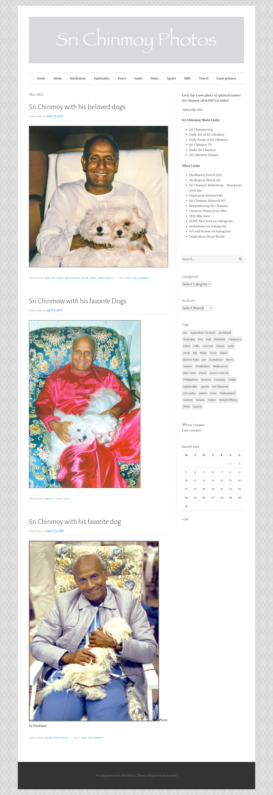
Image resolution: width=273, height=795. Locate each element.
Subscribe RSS (192, 110)
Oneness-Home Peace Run (208, 211)
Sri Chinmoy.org (201, 129)
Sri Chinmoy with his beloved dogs (77, 107)
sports (205, 386)
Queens (206, 379)
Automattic (170, 775)
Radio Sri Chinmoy (202, 150)
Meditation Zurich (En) (205, 175)
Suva (213, 393)
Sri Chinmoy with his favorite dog (75, 521)
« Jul (185, 519)
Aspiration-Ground (202, 332)
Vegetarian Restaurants (206, 195)
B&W (187, 78)
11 (195, 480)
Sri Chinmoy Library (204, 155)
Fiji (195, 353)
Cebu (186, 346)
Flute (203, 353)
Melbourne (220, 366)
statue (203, 393)
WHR (186, 406)
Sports (171, 78)
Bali (208, 339)
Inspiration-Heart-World (206, 236)
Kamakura (216, 359)
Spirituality (102, 78)
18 (195, 489)
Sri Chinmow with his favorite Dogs (77, 301)
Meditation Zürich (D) (204, 180)
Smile (138, 78)
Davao (220, 346)
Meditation (78, 78)
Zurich (197, 406)
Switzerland (227, 393)
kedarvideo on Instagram (207, 226)
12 (203, 480)
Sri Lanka (189, 393)
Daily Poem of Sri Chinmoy (208, 140)
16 (239, 480)
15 (230, 480)
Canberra (235, 339)
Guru (213, 353)
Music (154, 78)
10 (186, 480)
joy (204, 359)
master (187, 366)
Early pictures (226, 78)
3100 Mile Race (199, 216)
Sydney (188, 400)
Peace (122, 78)
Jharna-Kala (191, 359)
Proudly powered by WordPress (115, 775)
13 (213, 480)
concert (208, 346)
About (58, 78)
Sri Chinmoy (141, 278)
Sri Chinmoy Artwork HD (207, 200)
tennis (200, 400)
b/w (200, 339)
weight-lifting (228, 400)
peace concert (219, 373)
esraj (186, 353)
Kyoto (229, 359)
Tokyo (212, 400)
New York (189, 373)
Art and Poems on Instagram (210, 231)
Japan (223, 353)
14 (221, 480)
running (219, 379)
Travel (203, 78)
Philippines (190, 379)
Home (41, 78)
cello (196, 346)
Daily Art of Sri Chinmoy (206, 134)
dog (129, 278)
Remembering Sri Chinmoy (208, 206)
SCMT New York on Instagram (211, 221)
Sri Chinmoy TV (200, 145)
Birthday (219, 339)
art (185, 332)
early (231, 346)
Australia (189, 339)
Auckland (225, 332)
